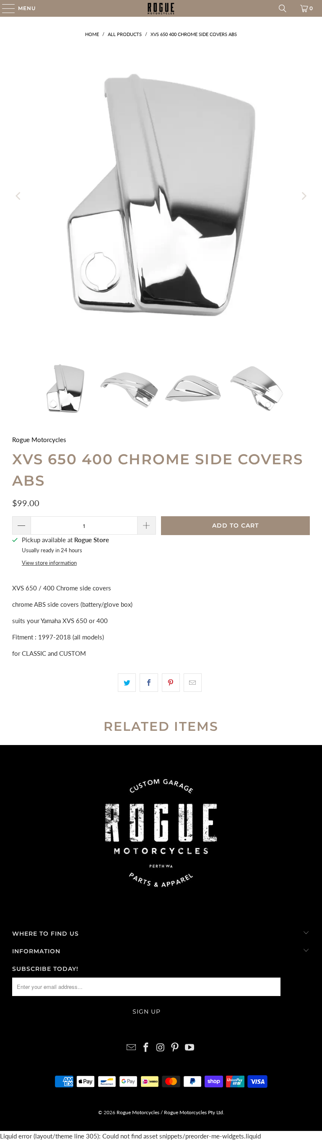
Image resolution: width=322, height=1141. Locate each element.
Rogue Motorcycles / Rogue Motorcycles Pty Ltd (169, 1112)
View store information (49, 562)
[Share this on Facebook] (149, 682)
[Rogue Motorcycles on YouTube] (190, 1048)
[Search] (283, 8)
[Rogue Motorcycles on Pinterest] (175, 1048)
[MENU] (4, 8)
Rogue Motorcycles (39, 439)
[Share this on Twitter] (127, 682)
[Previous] (18, 196)
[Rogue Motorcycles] (161, 8)
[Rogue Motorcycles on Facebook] (146, 1048)
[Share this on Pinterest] (171, 682)
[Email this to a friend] (193, 682)
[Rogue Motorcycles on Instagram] (160, 1048)
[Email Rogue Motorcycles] (131, 1048)
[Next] (303, 196)
